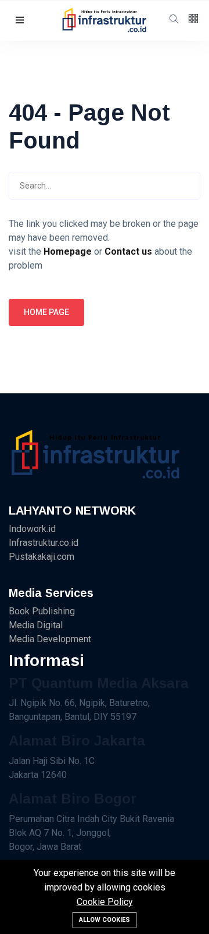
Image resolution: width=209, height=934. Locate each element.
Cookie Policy (105, 901)
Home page (46, 312)
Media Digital (36, 625)
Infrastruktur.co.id (43, 542)
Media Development (50, 639)
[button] (20, 20)
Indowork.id (32, 528)
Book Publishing (42, 611)
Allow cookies (104, 920)
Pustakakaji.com (41, 556)
